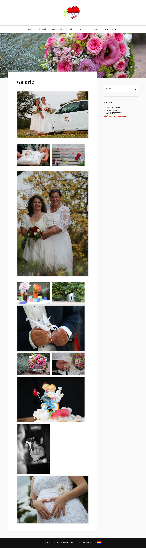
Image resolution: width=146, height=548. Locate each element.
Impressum (75, 542)
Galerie (72, 29)
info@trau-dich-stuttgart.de (115, 116)
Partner (96, 29)
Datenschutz (88, 542)
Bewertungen (110, 29)
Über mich (42, 29)
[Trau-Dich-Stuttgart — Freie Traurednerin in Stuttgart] (73, 12)
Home (30, 29)
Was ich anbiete (57, 29)
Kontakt (83, 29)
